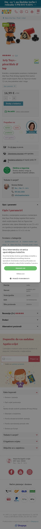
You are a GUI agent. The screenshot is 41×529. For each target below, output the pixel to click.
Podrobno (34, 263)
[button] (20, 278)
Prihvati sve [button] (20, 268)
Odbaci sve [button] (20, 273)
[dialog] (20, 264)
